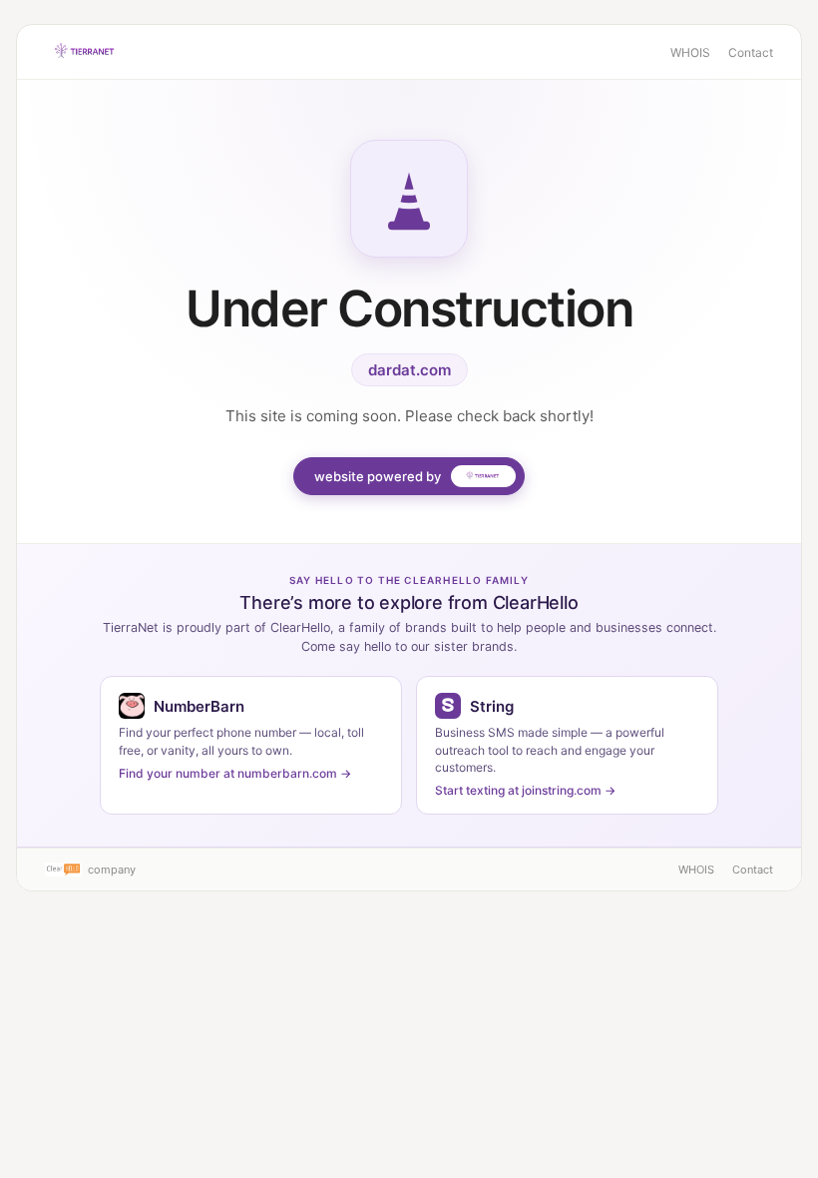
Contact (750, 52)
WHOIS (690, 52)
